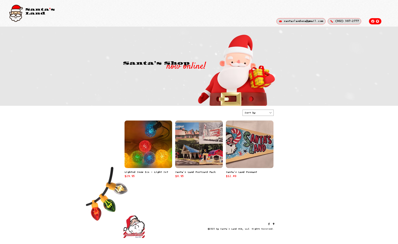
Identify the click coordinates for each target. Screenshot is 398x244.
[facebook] (372, 21)
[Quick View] (148, 144)
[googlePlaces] (377, 21)
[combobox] (258, 113)
